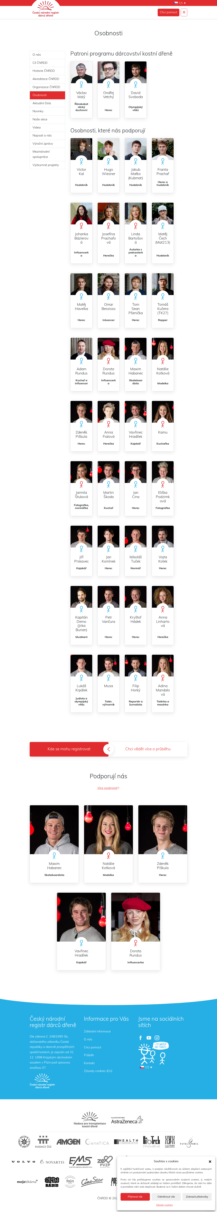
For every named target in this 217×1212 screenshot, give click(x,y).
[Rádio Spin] (52, 1182)
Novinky (38, 111)
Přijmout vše (135, 1197)
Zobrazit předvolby (197, 1197)
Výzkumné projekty (46, 165)
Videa (37, 127)
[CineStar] (92, 1182)
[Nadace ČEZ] (43, 1142)
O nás (37, 54)
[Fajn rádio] (70, 1182)
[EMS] (80, 1162)
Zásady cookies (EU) (98, 1071)
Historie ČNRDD (44, 70)
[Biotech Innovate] (151, 1142)
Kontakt (89, 1063)
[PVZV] (105, 1162)
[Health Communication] (126, 1141)
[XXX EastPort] (170, 1142)
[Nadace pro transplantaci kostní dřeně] (90, 1119)
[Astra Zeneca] (127, 1119)
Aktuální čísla (42, 103)
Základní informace (97, 1031)
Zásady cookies (164, 1205)
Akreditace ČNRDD (46, 79)
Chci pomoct (168, 12)
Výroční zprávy (43, 143)
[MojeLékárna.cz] (27, 1182)
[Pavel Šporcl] (189, 1142)
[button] (210, 1161)
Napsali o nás (42, 135)
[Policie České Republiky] (24, 1142)
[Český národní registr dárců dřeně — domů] (42, 1080)
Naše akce (40, 119)
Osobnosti (40, 95)
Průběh (89, 1055)
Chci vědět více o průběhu (148, 749)
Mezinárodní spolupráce (41, 154)
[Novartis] (52, 1162)
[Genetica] (97, 1142)
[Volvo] (23, 1162)
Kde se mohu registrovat (69, 749)
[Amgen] (68, 1142)
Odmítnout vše (166, 1197)
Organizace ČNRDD (46, 87)
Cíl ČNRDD (40, 63)
